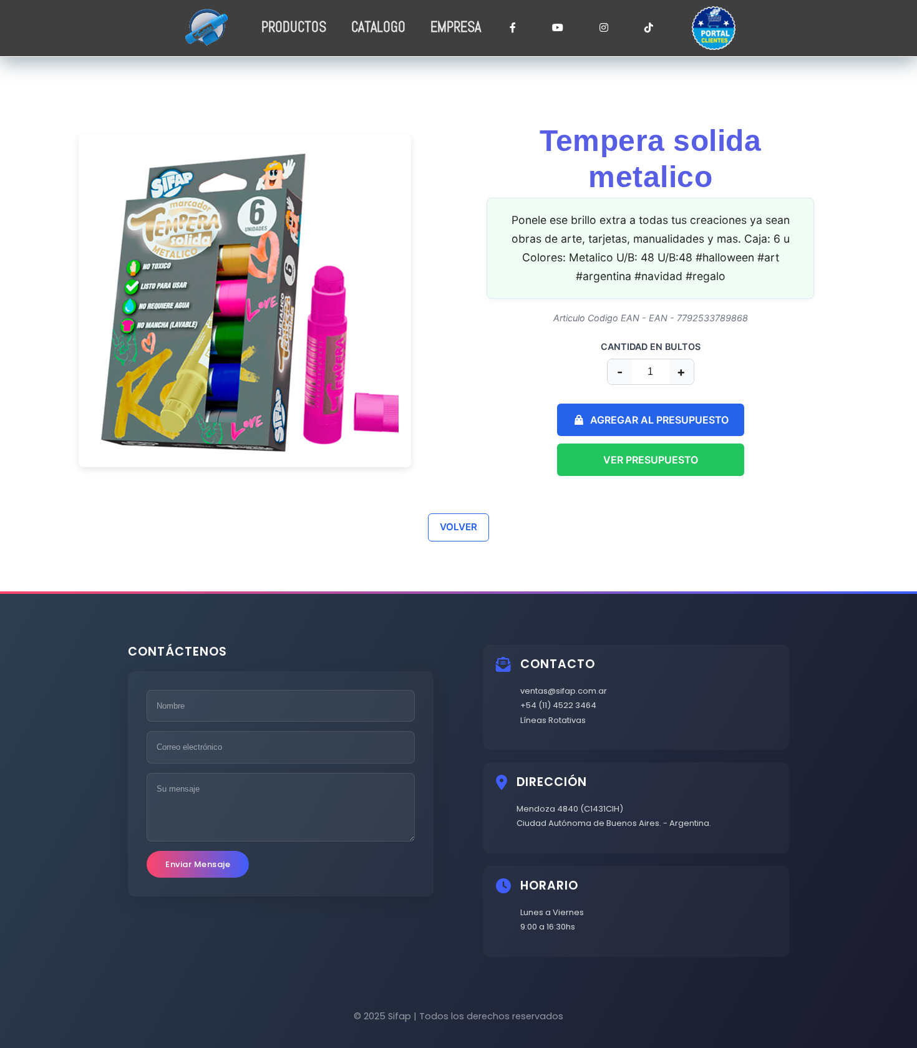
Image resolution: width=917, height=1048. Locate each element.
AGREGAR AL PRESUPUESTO (659, 420)
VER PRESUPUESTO (650, 460)
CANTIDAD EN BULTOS (651, 346)
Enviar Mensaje (197, 864)
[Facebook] (512, 28)
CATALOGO (378, 27)
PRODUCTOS (293, 27)
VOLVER (458, 527)
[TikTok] (649, 28)
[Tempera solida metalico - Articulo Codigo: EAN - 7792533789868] (276, 301)
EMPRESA (455, 27)
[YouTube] (558, 28)
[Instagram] (604, 28)
